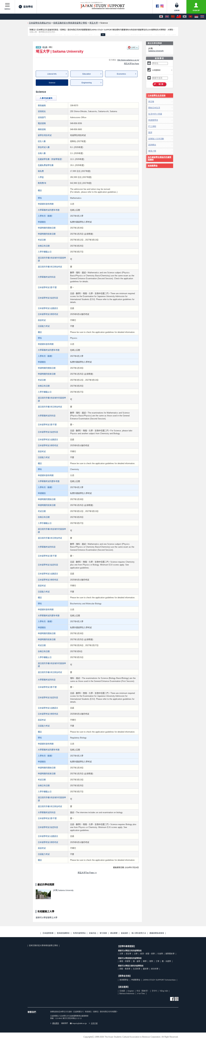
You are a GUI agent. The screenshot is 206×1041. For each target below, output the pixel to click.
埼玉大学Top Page (131, 64)
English (131, 991)
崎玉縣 (44, 47)
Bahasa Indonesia (126, 993)
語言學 (128, 954)
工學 (157, 961)
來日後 (151, 101)
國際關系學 (169, 954)
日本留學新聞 (48, 933)
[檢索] (160, 84)
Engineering (87, 83)
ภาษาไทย (141, 993)
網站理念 (55, 1023)
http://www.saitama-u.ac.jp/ (128, 60)
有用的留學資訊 (79, 933)
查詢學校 (28, 6)
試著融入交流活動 (156, 139)
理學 (151, 961)
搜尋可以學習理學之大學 (46, 917)
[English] (167, 16)
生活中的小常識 (155, 114)
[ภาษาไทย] (202, 16)
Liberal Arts (52, 74)
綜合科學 (154, 969)
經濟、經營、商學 (147, 954)
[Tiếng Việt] (190, 16)
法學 (136, 954)
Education (86, 74)
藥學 (145, 961)
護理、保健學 (124, 961)
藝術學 (145, 969)
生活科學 (136, 969)
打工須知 (152, 126)
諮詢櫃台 (152, 145)
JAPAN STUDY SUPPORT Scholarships (159, 980)
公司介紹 (94, 1023)
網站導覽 (113, 933)
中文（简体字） (142, 991)
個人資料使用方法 (139, 933)
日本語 (122, 991)
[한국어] (184, 16)
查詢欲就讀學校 (63, 933)
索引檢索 (103, 933)
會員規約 (124, 933)
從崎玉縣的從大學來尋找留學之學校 (43, 946)
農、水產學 (166, 961)
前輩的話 (92, 933)
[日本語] (161, 16)
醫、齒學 (136, 961)
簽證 (150, 132)
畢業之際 (152, 151)
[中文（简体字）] (173, 16)
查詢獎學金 (153, 166)
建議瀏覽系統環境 (156, 933)
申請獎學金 (153, 120)
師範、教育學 (124, 969)
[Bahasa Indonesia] (196, 16)
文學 (121, 954)
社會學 (160, 954)
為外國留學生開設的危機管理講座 (159, 158)
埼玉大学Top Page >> (87, 872)
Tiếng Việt (164, 991)
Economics (121, 74)
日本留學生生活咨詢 (156, 95)
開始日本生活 (154, 108)
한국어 (154, 991)
